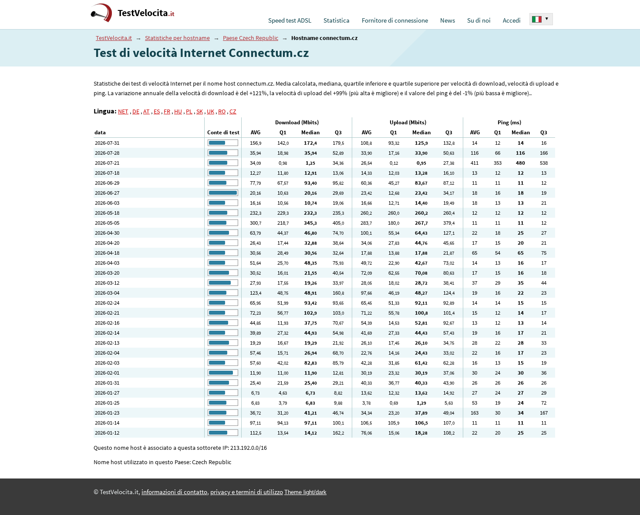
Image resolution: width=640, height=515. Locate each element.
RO (222, 111)
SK (199, 111)
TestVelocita (146, 13)
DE (135, 111)
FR (167, 111)
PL (189, 111)
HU (178, 111)
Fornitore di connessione (395, 20)
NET (123, 111)
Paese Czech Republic (250, 38)
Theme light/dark (305, 492)
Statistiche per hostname (177, 38)
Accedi (512, 20)
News (447, 20)
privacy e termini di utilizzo (246, 492)
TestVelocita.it (114, 38)
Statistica (336, 20)
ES (157, 111)
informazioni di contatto (174, 492)
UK (210, 111)
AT (146, 111)
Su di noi (479, 20)
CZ (232, 111)
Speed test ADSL (289, 20)
